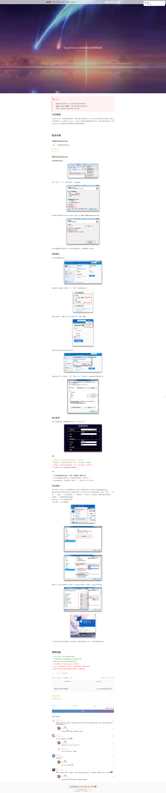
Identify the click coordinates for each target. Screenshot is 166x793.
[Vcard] (115, 2)
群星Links (73, 2)
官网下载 (56, 151)
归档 (63, 2)
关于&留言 (67, 2)
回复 (113, 720)
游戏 (71, 677)
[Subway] (109, 2)
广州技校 (58, 719)
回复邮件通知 (110, 708)
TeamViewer (59, 677)
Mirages (89, 791)
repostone (58, 754)
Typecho (81, 791)
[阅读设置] (118, 2)
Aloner (62, 727)
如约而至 (48, 2)
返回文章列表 (67, 681)
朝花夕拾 (59, 2)
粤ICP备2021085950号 (76, 790)
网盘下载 (56, 149)
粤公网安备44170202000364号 (88, 790)
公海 (88, 50)
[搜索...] (106, 2)
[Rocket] (112, 2)
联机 (53, 677)
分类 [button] (54, 2)
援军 (57, 768)
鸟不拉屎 (58, 734)
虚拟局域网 (66, 677)
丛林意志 (63, 748)
